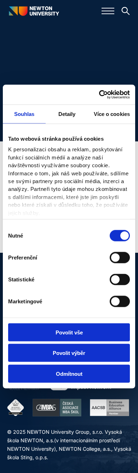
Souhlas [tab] (24, 114)
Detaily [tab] (67, 114)
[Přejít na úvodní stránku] (33, 11)
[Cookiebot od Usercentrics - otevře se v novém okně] (99, 94)
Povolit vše (69, 332)
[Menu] (108, 11)
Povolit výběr (69, 353)
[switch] (120, 257)
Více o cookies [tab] (112, 114)
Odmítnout (69, 373)
